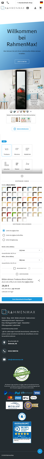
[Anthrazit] (9, 194)
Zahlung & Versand (8, 320)
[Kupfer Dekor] (4, 214)
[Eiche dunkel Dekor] (24, 204)
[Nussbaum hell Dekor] (29, 204)
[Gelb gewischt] (29, 199)
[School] (27, 111)
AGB (12, 318)
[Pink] (24, 199)
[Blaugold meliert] (4, 199)
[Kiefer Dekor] (34, 209)
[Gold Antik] (19, 209)
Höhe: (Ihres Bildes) (8, 256)
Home (4, 318)
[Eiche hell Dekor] (14, 204)
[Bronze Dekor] (29, 209)
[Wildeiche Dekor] (19, 219)
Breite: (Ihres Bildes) (8, 247)
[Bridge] (21, 111)
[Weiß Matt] (19, 194)
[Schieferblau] (14, 199)
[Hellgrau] (9, 219)
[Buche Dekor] (9, 204)
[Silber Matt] (14, 194)
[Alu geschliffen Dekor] (40, 204)
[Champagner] (14, 209)
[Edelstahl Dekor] (29, 214)
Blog (8, 318)
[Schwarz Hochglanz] (14, 189)
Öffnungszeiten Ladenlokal (11, 325)
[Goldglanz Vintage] (19, 214)
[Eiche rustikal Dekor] (19, 204)
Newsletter (26, 323)
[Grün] (14, 214)
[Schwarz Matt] (9, 189)
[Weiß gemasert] (29, 194)
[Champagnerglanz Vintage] (24, 214)
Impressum (19, 320)
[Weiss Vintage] (24, 219)
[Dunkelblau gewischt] (9, 199)
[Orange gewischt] (34, 199)
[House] (11, 111)
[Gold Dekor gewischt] (4, 219)
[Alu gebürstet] (4, 194)
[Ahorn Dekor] (4, 189)
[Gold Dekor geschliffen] (40, 214)
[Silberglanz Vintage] (24, 209)
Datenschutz (30, 318)
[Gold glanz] (34, 189)
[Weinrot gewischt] (19, 189)
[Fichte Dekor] (34, 214)
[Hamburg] (24, 111)
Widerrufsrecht (20, 318)
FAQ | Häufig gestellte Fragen (11, 323)
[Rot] (9, 214)
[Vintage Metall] (4, 209)
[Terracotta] (40, 199)
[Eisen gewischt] (9, 209)
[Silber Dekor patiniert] (14, 219)
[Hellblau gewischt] (29, 189)
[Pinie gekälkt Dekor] (40, 209)
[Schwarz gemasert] (24, 189)
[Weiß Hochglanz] (24, 194)
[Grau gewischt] (40, 189)
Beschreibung (23, 129)
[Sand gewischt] (4, 204)
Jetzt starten (22, 61)
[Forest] (14, 111)
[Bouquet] (17, 111)
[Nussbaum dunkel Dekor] (34, 204)
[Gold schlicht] (40, 194)
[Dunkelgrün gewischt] (19, 199)
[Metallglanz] (34, 194)
